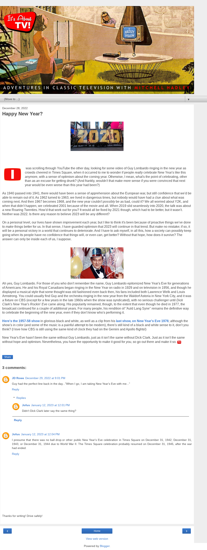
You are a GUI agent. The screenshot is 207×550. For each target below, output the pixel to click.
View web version (97, 538)
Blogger (105, 546)
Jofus (26, 405)
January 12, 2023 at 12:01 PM (50, 405)
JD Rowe (18, 378)
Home (97, 531)
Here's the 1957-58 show (21, 321)
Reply (15, 389)
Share (7, 357)
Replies (21, 397)
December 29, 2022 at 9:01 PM (45, 378)
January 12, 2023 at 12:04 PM (40, 434)
